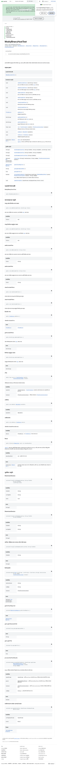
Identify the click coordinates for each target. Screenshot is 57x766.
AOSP (6, 23)
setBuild (20, 131)
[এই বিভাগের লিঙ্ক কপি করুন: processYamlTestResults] (19, 658)
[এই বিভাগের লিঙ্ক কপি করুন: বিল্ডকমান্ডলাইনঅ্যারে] (16, 476)
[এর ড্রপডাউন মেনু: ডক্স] (12, 1)
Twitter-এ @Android (23, 748)
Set (34, 84)
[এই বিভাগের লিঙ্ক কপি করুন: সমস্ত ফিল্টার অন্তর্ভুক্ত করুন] (19, 224)
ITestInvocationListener (38, 127)
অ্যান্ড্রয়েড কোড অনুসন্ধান (19, 1)
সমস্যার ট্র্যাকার (40, 759)
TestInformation (24, 127)
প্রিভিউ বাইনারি (3, 753)
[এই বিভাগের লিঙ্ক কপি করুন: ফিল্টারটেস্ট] (12, 568)
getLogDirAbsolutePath (19, 168)
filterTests (16, 158)
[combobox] (32, 1)
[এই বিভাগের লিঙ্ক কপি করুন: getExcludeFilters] (15, 332)
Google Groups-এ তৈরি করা (24, 757)
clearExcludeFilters (22, 102)
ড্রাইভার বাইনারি (3, 757)
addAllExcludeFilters (22, 82)
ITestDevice (8, 112)
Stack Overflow (41, 757)
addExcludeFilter (21, 92)
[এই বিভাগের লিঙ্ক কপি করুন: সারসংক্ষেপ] (13, 67)
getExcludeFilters (22, 117)
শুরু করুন (51, 13)
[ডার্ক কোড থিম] (51, 192)
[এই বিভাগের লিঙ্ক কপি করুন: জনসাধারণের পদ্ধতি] (17, 200)
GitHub (2, 759)
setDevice (20, 134)
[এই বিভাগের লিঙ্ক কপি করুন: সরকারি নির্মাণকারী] (17, 186)
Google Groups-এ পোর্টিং (24, 759)
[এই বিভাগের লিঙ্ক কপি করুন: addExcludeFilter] (15, 245)
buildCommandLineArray (19, 149)
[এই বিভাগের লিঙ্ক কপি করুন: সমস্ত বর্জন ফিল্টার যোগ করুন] (20, 203)
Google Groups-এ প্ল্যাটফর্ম (24, 755)
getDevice (20, 112)
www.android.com (41, 753)
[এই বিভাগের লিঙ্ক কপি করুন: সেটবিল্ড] (10, 400)
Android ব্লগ (22, 751)
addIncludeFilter (21, 97)
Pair (6, 159)
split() (19, 141)
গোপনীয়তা (24, 763)
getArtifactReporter (18, 164)
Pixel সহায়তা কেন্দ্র (41, 750)
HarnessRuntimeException (9, 731)
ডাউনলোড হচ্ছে (3, 751)
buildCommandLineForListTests (21, 155)
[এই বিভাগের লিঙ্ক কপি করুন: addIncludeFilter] (14, 266)
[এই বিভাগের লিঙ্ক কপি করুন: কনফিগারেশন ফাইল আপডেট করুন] (23, 703)
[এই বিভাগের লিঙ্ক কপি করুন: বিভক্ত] (9, 439)
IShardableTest (43, 45)
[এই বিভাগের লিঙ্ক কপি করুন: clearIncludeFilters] (16, 299)
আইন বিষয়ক (15, 763)
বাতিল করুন (43, 13)
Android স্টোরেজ (4, 748)
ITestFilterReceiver (9, 47)
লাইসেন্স (19, 763)
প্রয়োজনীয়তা (3, 750)
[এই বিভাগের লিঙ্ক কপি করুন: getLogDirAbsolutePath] (18, 624)
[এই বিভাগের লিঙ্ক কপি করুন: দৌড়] (8, 373)
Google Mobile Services (42, 755)
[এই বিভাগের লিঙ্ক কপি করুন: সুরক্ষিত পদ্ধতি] (14, 472)
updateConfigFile (18, 180)
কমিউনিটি (9, 763)
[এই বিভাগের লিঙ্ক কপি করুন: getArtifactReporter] (17, 606)
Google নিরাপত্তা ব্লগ (23, 753)
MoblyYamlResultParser (42, 174)
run (18, 127)
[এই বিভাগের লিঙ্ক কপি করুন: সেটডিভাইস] (12, 418)
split (19, 139)
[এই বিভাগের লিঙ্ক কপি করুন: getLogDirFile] (13, 641)
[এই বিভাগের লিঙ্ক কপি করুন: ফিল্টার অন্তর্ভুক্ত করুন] (16, 353)
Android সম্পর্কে (4, 763)
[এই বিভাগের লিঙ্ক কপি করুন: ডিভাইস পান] (12, 311)
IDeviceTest (28, 45)
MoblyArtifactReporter (9, 165)
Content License (16, 738)
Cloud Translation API (21, 19)
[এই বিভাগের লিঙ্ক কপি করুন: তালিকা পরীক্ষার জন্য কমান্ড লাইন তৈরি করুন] (27, 542)
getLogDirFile (17, 171)
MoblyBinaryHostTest (10, 74)
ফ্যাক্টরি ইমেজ (3, 755)
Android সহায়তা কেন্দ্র (42, 748)
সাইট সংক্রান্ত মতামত (30, 763)
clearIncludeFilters (22, 107)
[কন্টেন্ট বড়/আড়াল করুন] (13, 26)
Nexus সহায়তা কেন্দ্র (41, 751)
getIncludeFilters (22, 122)
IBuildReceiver (21, 45)
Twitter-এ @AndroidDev (24, 750)
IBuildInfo (25, 131)
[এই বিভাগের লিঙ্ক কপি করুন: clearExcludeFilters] (16, 287)
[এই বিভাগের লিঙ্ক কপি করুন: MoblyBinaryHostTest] (17, 189)
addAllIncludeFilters (22, 87)
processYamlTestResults (19, 174)
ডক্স (10, 1)
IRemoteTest (35, 45)
